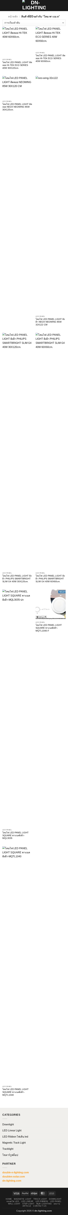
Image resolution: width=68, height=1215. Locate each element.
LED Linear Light (11, 1130)
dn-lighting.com (11, 1180)
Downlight (8, 1124)
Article (26, 1206)
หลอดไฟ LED (12, 1201)
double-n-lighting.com (15, 1172)
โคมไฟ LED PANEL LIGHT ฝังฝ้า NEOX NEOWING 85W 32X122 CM (50, 322)
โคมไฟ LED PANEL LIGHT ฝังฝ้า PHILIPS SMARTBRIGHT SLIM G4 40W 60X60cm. (50, 579)
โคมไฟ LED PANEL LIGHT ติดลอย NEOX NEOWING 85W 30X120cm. (17, 107)
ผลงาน (57, 1204)
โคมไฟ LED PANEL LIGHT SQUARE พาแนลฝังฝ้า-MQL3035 (15, 835)
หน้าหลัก (13, 16)
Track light (40, 1199)
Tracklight (7, 1149)
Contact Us (39, 1206)
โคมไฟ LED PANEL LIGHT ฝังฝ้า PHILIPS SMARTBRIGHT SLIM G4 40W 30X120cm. (17, 579)
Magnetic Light (22, 1199)
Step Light (28, 1204)
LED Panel (56, 1201)
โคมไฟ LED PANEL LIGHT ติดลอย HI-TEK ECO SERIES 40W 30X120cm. (17, 65)
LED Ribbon (42, 1201)
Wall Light (14, 1204)
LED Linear (27, 1201)
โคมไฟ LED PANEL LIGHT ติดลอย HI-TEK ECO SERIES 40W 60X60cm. (50, 58)
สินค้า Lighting (44, 1204)
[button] (4, 5)
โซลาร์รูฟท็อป (10, 1155)
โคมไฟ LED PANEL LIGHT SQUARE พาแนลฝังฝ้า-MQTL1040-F (49, 628)
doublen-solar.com (13, 1176)
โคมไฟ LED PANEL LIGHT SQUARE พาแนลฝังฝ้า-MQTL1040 (15, 1092)
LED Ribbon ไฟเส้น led (15, 1136)
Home (9, 1199)
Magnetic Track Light (14, 1142)
